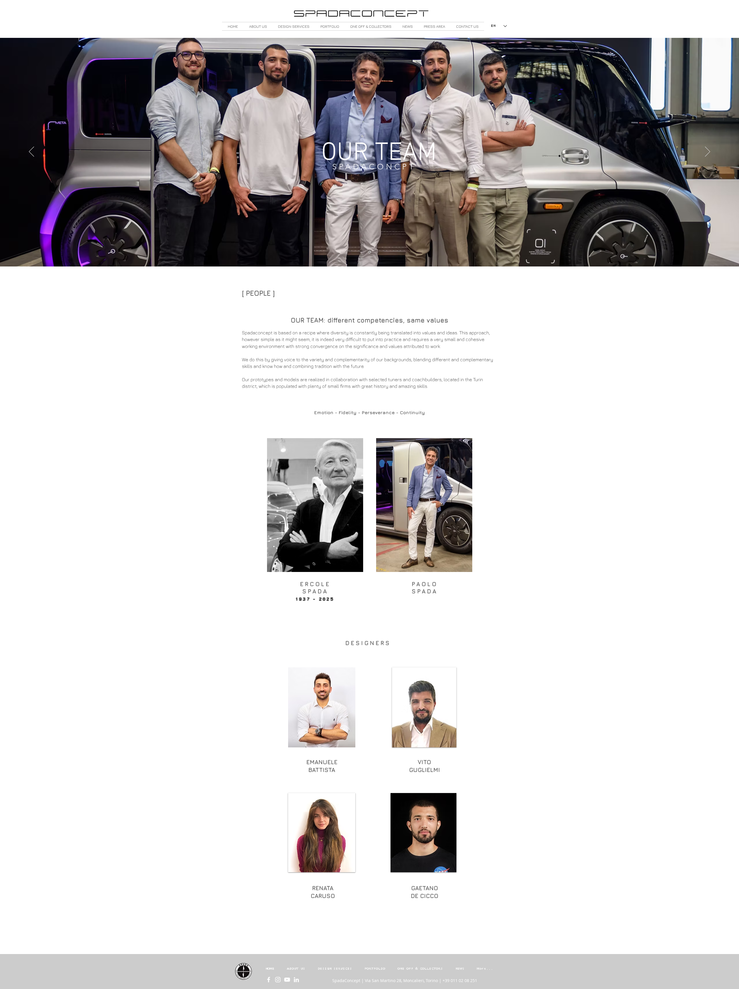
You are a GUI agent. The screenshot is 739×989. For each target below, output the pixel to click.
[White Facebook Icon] (268, 979)
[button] (258, 26)
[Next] (707, 152)
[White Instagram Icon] (277, 979)
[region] (315, 505)
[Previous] (31, 152)
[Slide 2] (369, 252)
